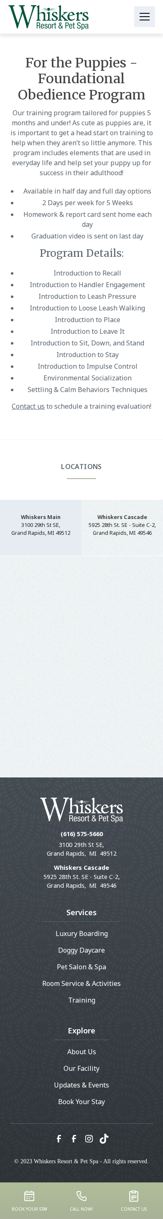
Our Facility (81, 1068)
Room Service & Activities (81, 983)
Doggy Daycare (81, 950)
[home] (48, 16)
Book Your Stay (81, 1101)
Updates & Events (81, 1085)
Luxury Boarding (82, 933)
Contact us (28, 406)
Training (81, 1000)
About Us (81, 1051)
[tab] (41, 528)
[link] (59, 1139)
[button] (144, 16)
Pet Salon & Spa (81, 966)
